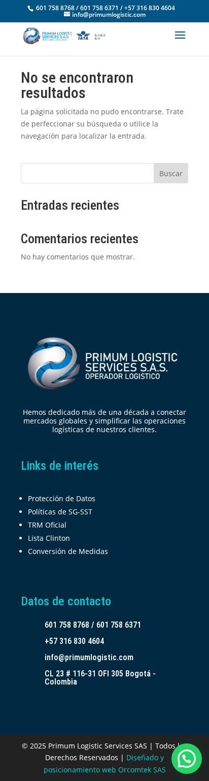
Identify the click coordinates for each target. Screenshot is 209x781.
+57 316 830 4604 (74, 641)
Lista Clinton (49, 538)
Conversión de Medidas (68, 551)
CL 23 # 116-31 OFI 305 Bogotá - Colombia (100, 678)
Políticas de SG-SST (60, 511)
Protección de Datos (61, 498)
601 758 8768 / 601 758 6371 (93, 625)
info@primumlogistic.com (89, 657)
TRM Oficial (47, 525)
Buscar (171, 173)
